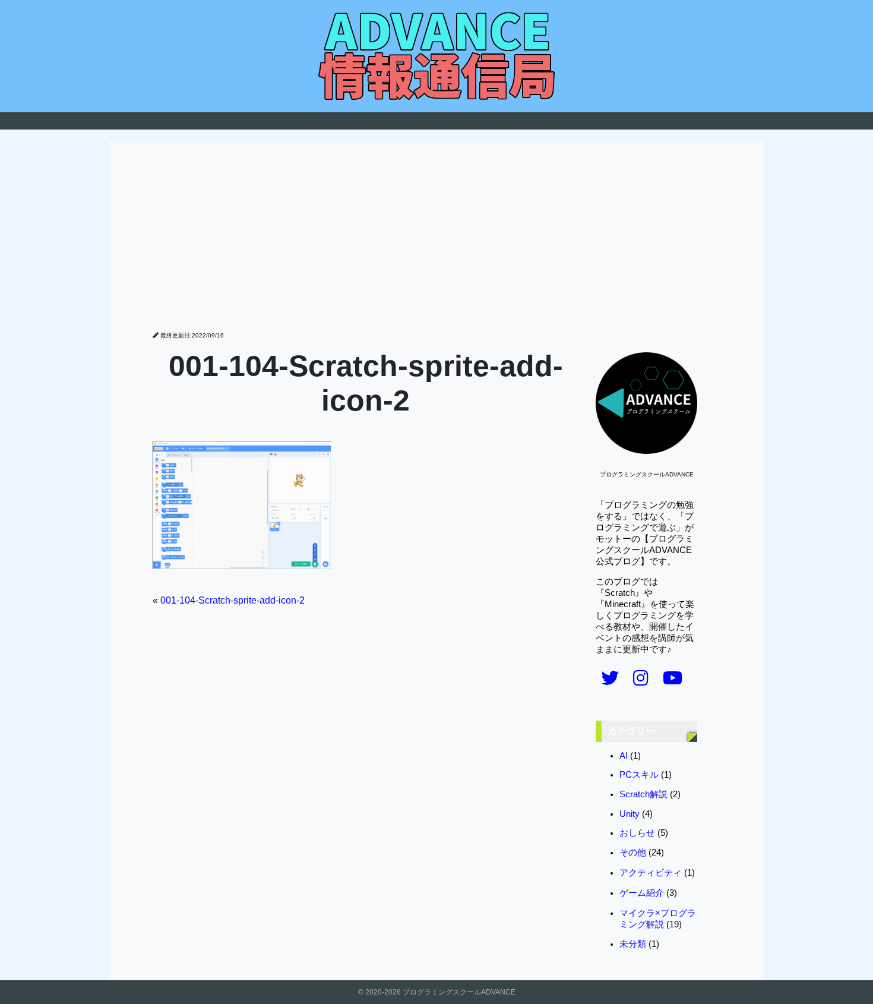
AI (623, 755)
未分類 (632, 944)
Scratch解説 (643, 794)
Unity (629, 814)
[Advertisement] (436, 242)
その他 (632, 852)
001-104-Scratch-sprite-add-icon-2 (232, 600)
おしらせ (637, 833)
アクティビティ (650, 872)
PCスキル (639, 774)
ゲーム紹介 (641, 893)
